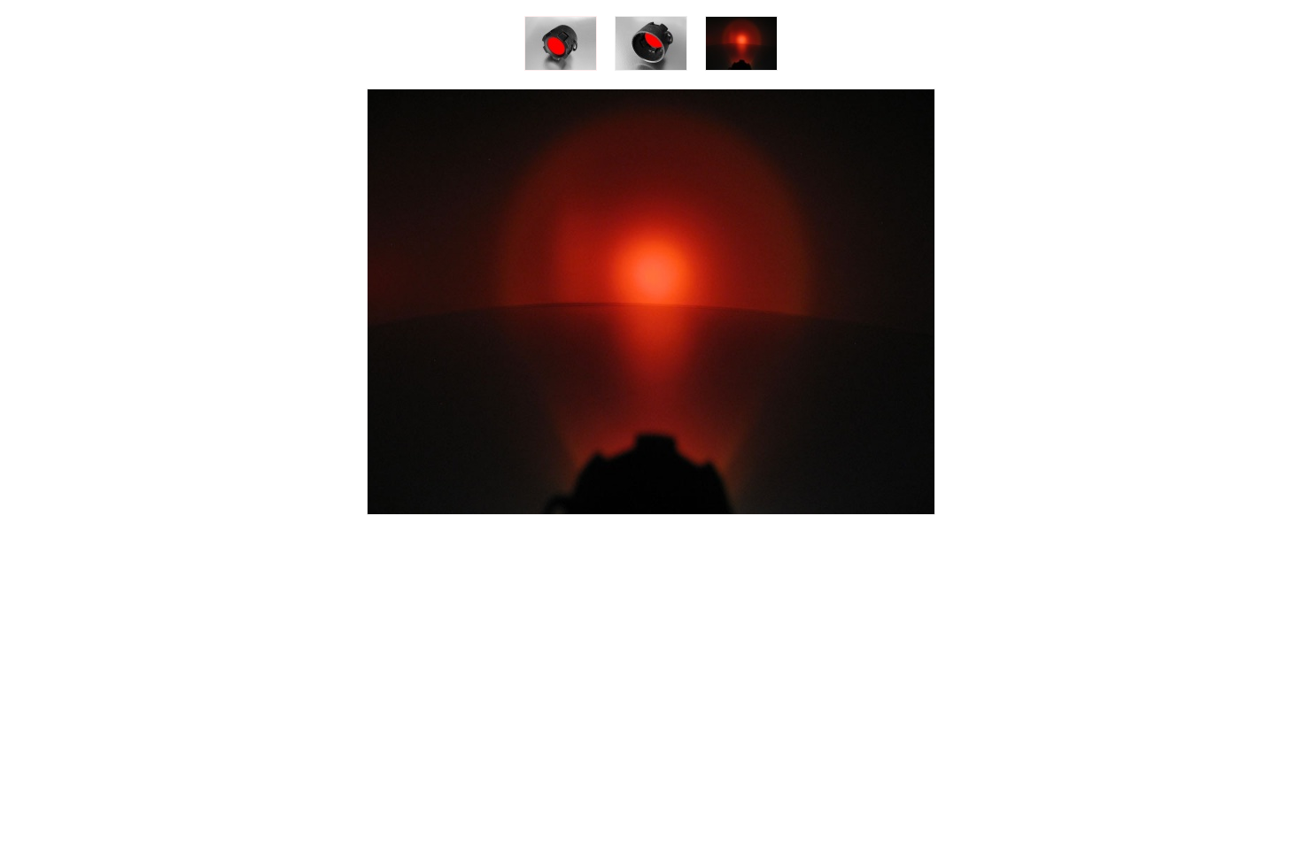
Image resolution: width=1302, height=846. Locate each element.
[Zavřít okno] (651, 519)
